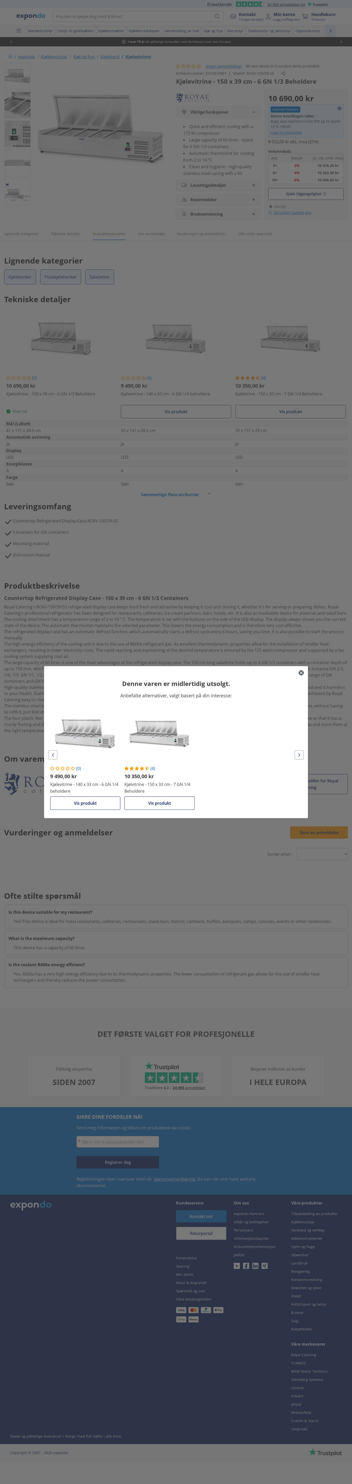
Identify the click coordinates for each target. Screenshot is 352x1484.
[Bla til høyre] (299, 755)
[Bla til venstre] (52, 755)
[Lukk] (301, 672)
